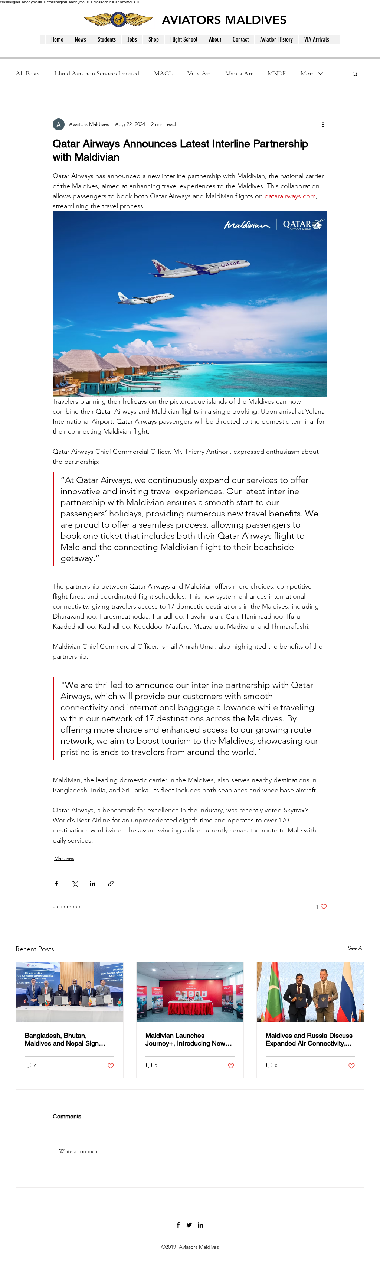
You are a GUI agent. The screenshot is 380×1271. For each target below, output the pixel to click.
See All (356, 948)
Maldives (64, 858)
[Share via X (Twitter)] (74, 883)
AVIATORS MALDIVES (224, 19)
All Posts (27, 73)
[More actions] (322, 124)
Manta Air (239, 73)
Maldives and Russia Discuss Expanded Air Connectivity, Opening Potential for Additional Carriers (309, 1039)
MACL (163, 73)
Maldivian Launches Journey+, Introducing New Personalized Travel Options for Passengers (186, 1039)
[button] (354, 73)
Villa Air (198, 73)
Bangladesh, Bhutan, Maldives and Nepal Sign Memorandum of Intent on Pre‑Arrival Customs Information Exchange (63, 1039)
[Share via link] (110, 883)
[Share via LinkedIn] (92, 883)
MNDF (277, 73)
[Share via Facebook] (56, 883)
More (307, 73)
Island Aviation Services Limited (96, 73)
